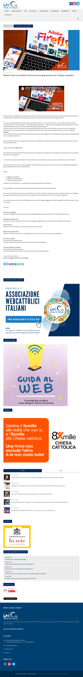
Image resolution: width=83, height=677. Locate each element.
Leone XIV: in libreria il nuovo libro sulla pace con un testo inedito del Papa (31, 494)
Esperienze (65, 11)
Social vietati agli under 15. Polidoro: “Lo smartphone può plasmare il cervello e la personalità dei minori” (39, 502)
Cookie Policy (48, 673)
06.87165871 (9, 649)
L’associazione (16, 11)
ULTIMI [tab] (23, 470)
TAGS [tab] (60, 470)
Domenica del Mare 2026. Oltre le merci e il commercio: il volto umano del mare (33, 510)
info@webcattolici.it (11, 645)
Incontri (33, 11)
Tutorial (8, 26)
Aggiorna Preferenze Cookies (60, 673)
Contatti (8, 15)
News (74, 11)
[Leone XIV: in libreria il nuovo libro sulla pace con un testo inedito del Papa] (7, 494)
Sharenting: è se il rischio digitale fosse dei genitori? (19, 569)
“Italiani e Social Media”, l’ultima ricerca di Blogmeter (19, 564)
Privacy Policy (40, 673)
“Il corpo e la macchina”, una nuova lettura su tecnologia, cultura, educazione (25, 573)
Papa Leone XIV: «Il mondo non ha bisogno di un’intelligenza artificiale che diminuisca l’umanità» (37, 477)
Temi (25, 11)
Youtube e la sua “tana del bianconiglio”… (16, 559)
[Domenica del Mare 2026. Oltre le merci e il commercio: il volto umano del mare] (7, 510)
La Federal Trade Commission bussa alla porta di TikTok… (21, 578)
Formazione (44, 11)
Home (7, 11)
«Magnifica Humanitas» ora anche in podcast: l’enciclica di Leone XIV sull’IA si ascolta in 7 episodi (38, 485)
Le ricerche (55, 11)
